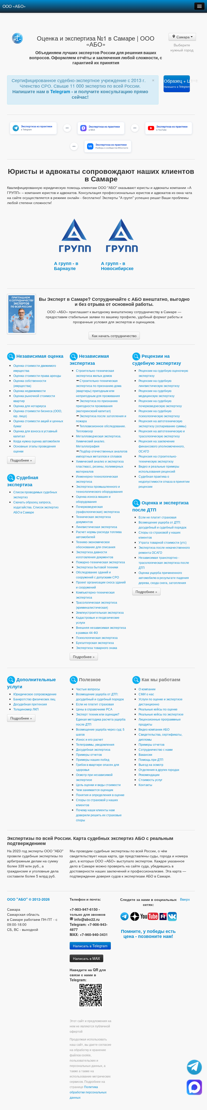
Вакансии (145, 754)
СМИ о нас (146, 694)
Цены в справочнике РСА (94, 709)
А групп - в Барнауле (66, 265)
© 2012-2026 (39, 899)
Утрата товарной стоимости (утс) (163, 542)
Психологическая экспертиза (97, 637)
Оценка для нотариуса (29, 406)
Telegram (60, 91)
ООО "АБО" (17, 899)
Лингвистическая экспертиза (96, 527)
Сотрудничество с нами (156, 749)
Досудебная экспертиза (93, 749)
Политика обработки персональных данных (88, 1092)
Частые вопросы (88, 689)
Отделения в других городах (159, 769)
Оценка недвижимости (29, 390)
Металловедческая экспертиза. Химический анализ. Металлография (98, 441)
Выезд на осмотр (151, 764)
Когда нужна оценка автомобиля (36, 441)
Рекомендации (149, 774)
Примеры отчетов (89, 754)
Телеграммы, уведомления (95, 744)
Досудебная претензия (30, 704)
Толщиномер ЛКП (26, 709)
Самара (183, 37)
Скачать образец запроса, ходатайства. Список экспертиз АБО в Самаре (36, 507)
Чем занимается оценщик (94, 790)
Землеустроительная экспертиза (100, 612)
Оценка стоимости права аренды (37, 375)
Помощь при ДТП (151, 759)
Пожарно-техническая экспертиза (100, 562)
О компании (147, 689)
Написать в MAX (86, 958)
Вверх (185, 899)
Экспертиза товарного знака (96, 647)
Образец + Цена (177, 83)
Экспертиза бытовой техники (97, 567)
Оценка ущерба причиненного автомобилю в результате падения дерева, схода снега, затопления (164, 577)
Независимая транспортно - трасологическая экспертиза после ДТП (164, 562)
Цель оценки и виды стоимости (98, 784)
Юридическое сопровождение (35, 694)
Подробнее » (21, 460)
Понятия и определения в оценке (100, 795)
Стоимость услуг (150, 779)
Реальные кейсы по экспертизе (161, 714)
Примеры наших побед (92, 759)
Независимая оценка (39, 356)
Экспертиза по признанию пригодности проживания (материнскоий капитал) (97, 406)
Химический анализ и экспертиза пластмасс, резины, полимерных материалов (100, 466)
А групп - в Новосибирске (117, 265)
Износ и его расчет (89, 739)
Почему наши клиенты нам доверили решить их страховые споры (99, 815)
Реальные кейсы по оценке (158, 709)
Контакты (145, 784)
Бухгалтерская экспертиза (95, 642)
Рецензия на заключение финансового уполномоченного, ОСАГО (162, 446)
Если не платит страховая (157, 517)
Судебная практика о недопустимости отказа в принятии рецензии (164, 481)
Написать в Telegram (90, 945)
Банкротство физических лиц (34, 699)
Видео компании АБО (154, 729)
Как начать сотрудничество (114, 335)
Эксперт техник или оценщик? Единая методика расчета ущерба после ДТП (100, 719)
